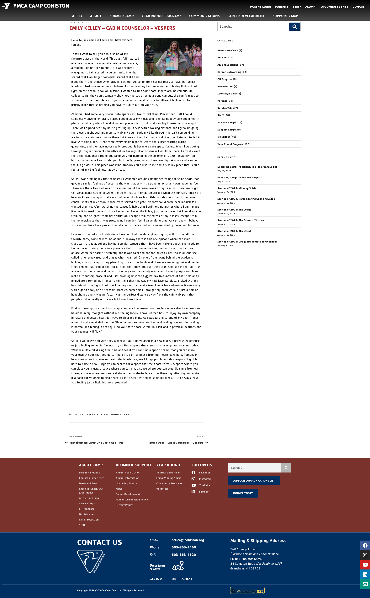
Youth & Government (169, 472)
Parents (281, 6)
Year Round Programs (161, 15)
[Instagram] (365, 555)
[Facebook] (365, 545)
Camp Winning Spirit (168, 477)
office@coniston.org (188, 540)
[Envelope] (365, 584)
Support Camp (285, 15)
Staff (297, 6)
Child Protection (89, 519)
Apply (77, 15)
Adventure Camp (227, 50)
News (119, 488)
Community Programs (169, 483)
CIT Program (224, 79)
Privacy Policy (124, 504)
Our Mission (86, 514)
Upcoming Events (334, 6)
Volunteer (223, 136)
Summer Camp (121, 15)
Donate (358, 6)
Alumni (310, 6)
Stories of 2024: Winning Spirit (236, 188)
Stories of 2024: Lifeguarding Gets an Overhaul (247, 241)
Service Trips (225, 108)
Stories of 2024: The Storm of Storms (240, 220)
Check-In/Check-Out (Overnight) (91, 490)
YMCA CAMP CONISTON (41, 5)
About (96, 15)
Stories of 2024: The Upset (234, 231)
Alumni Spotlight (227, 65)
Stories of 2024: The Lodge (234, 209)
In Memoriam (225, 86)
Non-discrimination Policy (132, 499)
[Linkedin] (365, 574)
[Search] (294, 27)
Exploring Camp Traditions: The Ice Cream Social (247, 166)
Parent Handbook (89, 472)
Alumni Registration (128, 472)
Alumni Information (127, 477)
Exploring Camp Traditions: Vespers (239, 177)
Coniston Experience (91, 477)
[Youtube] (365, 564)
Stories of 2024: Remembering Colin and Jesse (246, 198)
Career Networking (229, 72)
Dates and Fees (88, 483)
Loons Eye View (227, 93)
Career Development (246, 15)
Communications (204, 15)
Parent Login (260, 6)
